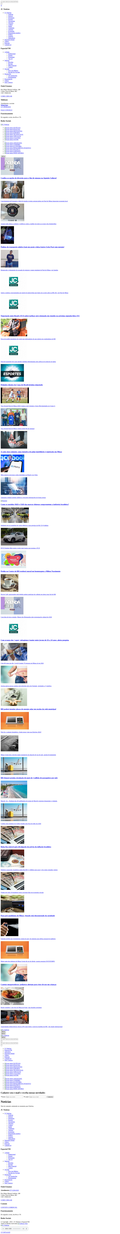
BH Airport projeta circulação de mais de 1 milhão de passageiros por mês (29, 778)
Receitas (10, 62)
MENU (3, 156)
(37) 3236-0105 (14, 1190)
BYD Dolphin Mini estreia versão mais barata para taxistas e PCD (20, 548)
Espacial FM (8, 1050)
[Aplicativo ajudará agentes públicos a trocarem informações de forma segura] (14, 494)
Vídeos (6, 41)
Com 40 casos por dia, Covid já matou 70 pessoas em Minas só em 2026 (22, 663)
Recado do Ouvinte (14, 72)
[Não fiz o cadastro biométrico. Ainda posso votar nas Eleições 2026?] (15, 729)
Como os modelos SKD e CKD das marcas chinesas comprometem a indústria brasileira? (35, 504)
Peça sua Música (13, 70)
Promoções (7, 74)
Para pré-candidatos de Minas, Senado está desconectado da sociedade (28, 916)
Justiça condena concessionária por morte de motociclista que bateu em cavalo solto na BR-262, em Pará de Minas (34, 293)
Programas (11, 57)
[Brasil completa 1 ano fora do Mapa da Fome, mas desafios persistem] (12, 1004)
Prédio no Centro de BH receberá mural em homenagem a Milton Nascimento (30, 571)
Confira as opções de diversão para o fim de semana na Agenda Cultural (28, 178)
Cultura (10, 24)
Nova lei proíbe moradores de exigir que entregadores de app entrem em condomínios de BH (28, 339)
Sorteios (10, 36)
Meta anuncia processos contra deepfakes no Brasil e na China (19, 475)
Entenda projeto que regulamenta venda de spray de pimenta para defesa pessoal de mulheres (28, 939)
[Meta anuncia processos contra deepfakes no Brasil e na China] (12, 472)
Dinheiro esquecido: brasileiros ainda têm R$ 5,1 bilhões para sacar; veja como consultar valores (29, 870)
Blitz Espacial (12, 65)
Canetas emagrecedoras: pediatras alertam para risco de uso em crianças (28, 984)
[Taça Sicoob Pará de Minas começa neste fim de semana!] (14, 425)
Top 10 (10, 59)
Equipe (10, 55)
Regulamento (12, 77)
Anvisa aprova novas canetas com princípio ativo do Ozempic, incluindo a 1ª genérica (26, 686)
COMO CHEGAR (6, 96)
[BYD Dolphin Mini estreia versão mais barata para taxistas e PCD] (14, 545)
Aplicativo (7, 1052)
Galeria (10, 67)
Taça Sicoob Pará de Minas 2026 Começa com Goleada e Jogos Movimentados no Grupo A (28, 406)
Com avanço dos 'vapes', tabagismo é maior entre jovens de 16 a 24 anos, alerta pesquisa (35, 640)
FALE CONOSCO (6, 110)
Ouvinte (6, 69)
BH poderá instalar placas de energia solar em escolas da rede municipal (28, 709)
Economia (11, 31)
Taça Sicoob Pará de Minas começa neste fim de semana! (17, 428)
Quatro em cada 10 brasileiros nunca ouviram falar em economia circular (22, 892)
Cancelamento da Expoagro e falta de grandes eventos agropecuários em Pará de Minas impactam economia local (34, 201)
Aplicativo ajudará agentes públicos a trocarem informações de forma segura (23, 497)
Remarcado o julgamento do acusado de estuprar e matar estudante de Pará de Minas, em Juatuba (29, 270)
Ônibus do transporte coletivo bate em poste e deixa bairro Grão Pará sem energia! (32, 247)
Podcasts (7, 43)
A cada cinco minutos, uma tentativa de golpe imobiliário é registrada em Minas (31, 452)
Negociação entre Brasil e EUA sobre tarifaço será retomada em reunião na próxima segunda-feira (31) (40, 316)
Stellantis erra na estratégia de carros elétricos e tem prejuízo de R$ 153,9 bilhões (24, 525)
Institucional (11, 54)
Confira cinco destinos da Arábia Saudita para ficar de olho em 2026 (21, 823)
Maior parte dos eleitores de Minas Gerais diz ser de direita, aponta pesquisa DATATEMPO (28, 961)
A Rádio (6, 52)
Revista (10, 64)
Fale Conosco (8, 82)
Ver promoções (12, 75)
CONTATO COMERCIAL (9, 1207)
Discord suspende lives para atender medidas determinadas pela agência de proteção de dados (28, 361)
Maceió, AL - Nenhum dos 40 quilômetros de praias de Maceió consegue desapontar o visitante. (29, 801)
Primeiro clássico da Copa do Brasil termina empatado (22, 385)
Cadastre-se (7, 45)
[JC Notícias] (5, 124)
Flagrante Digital (9, 39)
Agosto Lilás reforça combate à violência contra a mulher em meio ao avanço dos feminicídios (28, 224)
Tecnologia (11, 21)
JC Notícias (7, 12)
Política (10, 34)
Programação (8, 79)
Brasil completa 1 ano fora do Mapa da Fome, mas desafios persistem (21, 1007)
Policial (10, 16)
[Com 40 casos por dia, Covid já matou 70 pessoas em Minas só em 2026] (14, 660)
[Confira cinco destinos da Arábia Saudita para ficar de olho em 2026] (14, 820)
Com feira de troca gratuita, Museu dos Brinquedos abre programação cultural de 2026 (26, 617)
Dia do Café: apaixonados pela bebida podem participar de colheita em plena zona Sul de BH (28, 594)
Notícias (10, 14)
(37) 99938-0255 (6, 106)
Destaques (11, 18)
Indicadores (11, 38)
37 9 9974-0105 (5, 1232)
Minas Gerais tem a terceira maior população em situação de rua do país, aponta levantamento (28, 755)
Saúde (10, 26)
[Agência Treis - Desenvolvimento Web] (23, 1223)
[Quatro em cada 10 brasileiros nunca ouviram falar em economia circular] (12, 889)
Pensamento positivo (14, 33)
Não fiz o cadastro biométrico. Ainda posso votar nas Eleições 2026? (21, 732)
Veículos (10, 23)
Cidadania (11, 28)
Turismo (10, 29)
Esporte (10, 19)
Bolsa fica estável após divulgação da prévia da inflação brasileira (26, 847)
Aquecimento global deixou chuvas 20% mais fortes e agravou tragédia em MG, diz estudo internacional (31, 1026)
